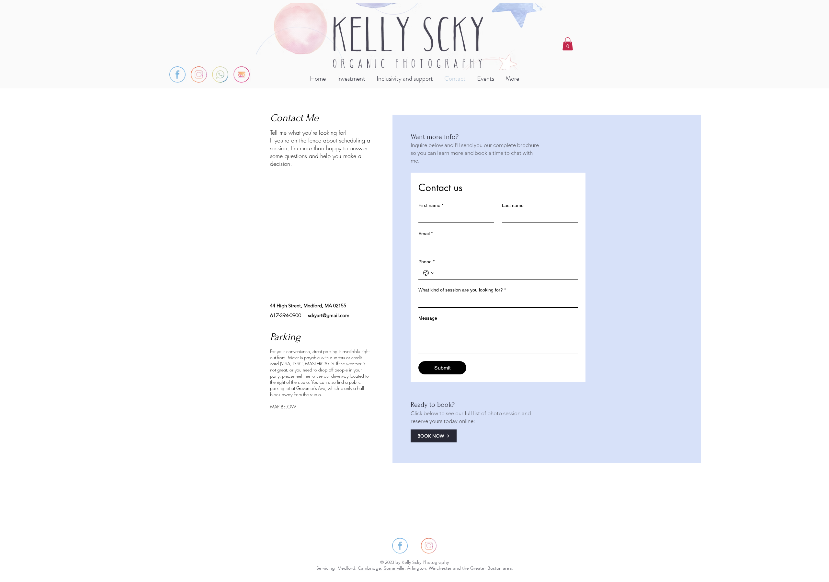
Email (425, 233)
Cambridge (369, 568)
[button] (567, 44)
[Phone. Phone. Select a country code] (428, 273)
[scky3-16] (177, 74)
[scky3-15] (242, 74)
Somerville (394, 568)
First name (430, 205)
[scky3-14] (220, 74)
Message (427, 318)
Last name (513, 205)
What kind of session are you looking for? (462, 289)
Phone (426, 261)
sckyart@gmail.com (328, 315)
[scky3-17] (199, 74)
